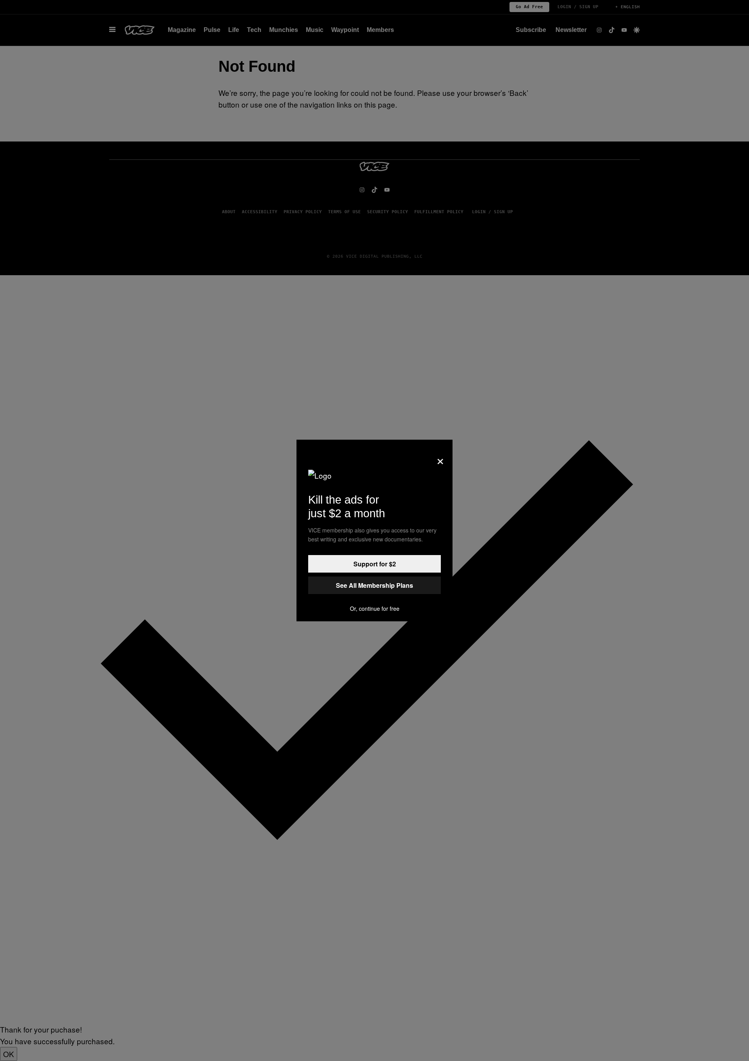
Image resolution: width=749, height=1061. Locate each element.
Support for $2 (374, 563)
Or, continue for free (374, 608)
